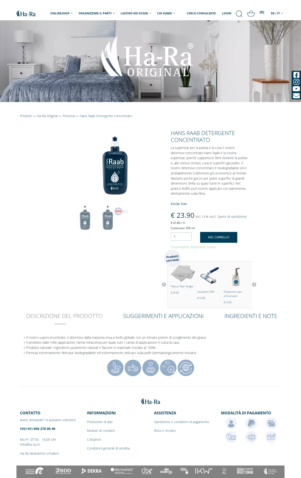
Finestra (69, 116)
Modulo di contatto (101, 430)
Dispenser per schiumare (233, 294)
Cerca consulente (201, 13)
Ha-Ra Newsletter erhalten (39, 453)
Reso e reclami (165, 430)
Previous (164, 284)
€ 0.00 (175, 293)
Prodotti (26, 116)
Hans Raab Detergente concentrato (106, 116)
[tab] (64, 319)
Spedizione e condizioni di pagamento (181, 422)
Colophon (94, 439)
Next (254, 284)
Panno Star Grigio (182, 286)
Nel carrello (218, 237)
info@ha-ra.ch (30, 444)
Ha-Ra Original (48, 116)
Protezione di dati (100, 422)
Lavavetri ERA (205, 292)
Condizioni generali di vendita (108, 448)
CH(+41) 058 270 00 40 (37, 428)
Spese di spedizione (232, 216)
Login (226, 13)
